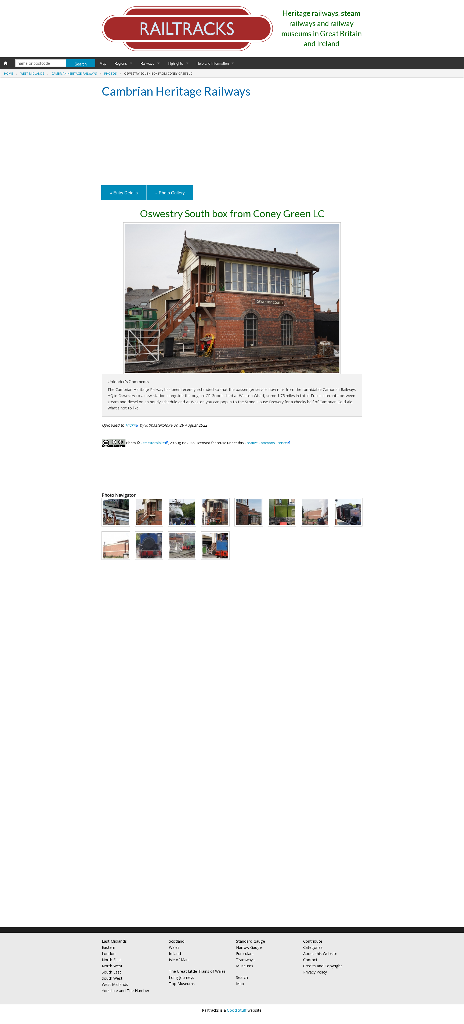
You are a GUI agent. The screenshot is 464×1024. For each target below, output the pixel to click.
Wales (174, 947)
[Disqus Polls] (232, 718)
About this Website (320, 953)
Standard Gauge (250, 941)
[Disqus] (232, 852)
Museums (244, 965)
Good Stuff (237, 1010)
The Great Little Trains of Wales (197, 971)
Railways (147, 63)
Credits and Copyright (322, 965)
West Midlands (32, 73)
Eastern (108, 947)
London (108, 953)
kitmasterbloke (153, 442)
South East (111, 972)
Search (242, 977)
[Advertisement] (232, 142)
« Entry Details (124, 193)
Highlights (175, 63)
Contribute (312, 941)
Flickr (130, 425)
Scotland (176, 941)
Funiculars (244, 953)
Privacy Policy (315, 972)
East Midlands (114, 941)
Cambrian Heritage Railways (74, 73)
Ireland (175, 953)
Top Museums (182, 983)
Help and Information (213, 63)
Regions (120, 63)
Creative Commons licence (266, 442)
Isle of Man (179, 959)
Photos (110, 73)
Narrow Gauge (249, 947)
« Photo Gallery (170, 193)
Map (103, 63)
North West (112, 965)
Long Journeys (181, 977)
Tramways (245, 959)
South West (112, 978)
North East (111, 959)
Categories (312, 947)
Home (8, 73)
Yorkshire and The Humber (125, 990)
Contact (310, 959)
